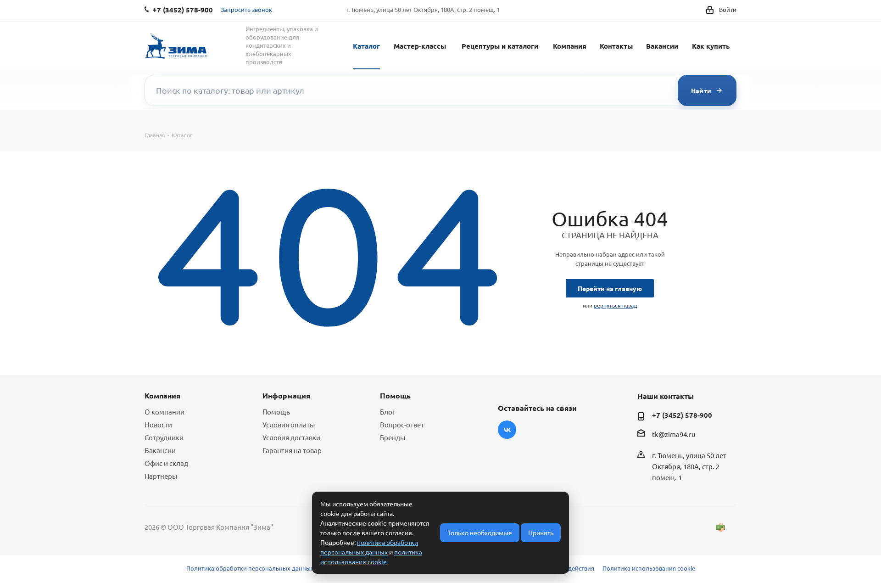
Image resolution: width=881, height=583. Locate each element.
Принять (540, 532)
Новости (158, 424)
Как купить (711, 45)
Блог (387, 411)
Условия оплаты (288, 424)
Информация (286, 395)
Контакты (616, 45)
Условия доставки (291, 437)
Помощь (276, 411)
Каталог (366, 45)
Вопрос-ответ (402, 424)
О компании (164, 411)
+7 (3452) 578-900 (682, 415)
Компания (569, 45)
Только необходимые (479, 532)
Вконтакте (507, 429)
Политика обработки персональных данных (250, 568)
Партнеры (161, 475)
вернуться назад (615, 305)
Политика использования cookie (648, 568)
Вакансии (662, 45)
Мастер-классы (420, 45)
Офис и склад (166, 463)
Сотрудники (164, 437)
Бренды (392, 437)
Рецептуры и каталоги (500, 45)
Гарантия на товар (292, 450)
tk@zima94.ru (674, 434)
